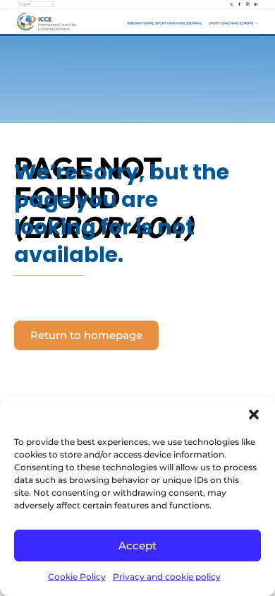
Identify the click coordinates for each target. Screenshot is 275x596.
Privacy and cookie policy (167, 576)
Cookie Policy (77, 576)
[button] (254, 414)
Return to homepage (86, 335)
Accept (137, 545)
